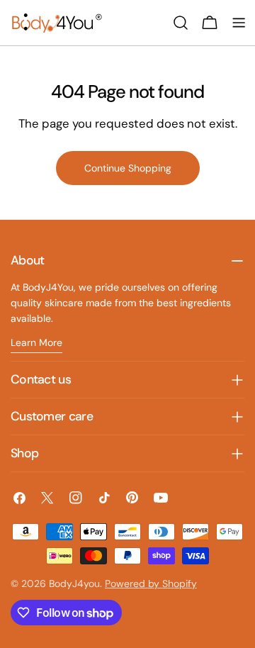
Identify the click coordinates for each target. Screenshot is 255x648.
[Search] (180, 23)
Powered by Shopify (151, 583)
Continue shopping (127, 168)
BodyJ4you (74, 583)
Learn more (36, 342)
